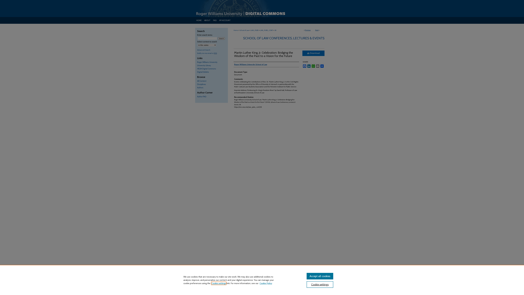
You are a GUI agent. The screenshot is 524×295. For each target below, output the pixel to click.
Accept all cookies (320, 276)
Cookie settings (219, 283)
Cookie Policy (266, 283)
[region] (262, 280)
